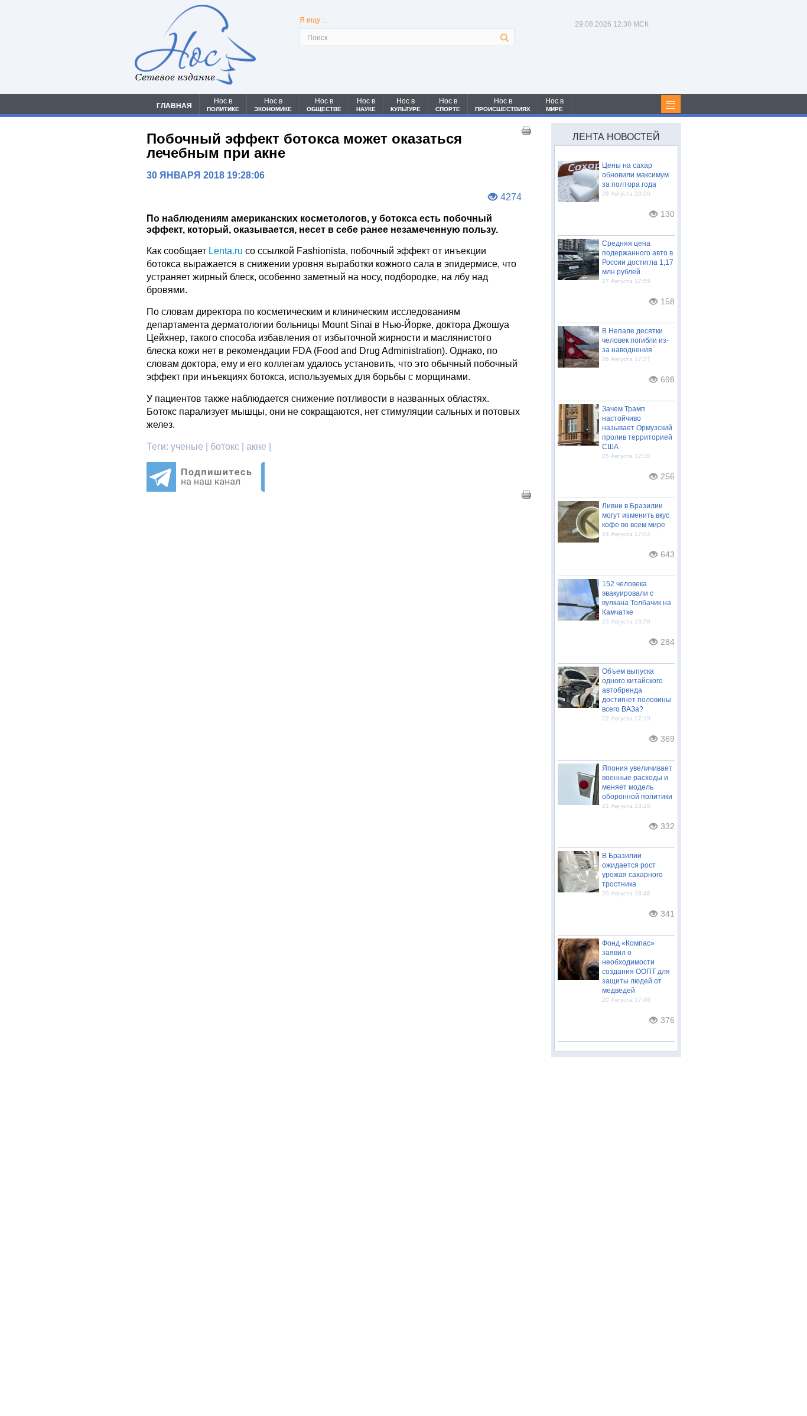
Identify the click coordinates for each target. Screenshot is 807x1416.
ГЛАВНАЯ (174, 106)
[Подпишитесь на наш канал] (206, 488)
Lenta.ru (226, 251)
